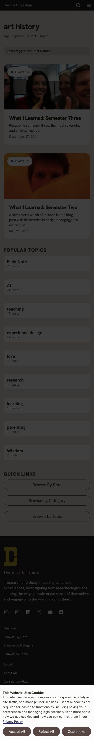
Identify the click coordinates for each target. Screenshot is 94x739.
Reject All (46, 731)
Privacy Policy (13, 722)
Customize (76, 731)
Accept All (17, 731)
